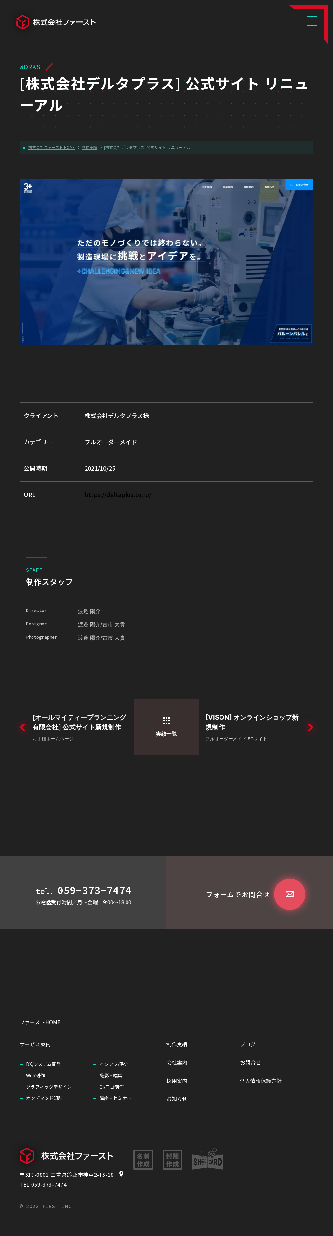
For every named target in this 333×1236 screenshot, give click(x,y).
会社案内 (176, 1062)
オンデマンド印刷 (44, 1098)
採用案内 (176, 1080)
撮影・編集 (111, 1075)
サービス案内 (35, 1044)
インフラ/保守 (114, 1064)
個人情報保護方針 (261, 1080)
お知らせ (176, 1099)
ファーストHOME (40, 1022)
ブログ (248, 1044)
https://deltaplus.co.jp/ (118, 494)
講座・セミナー (115, 1098)
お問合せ (250, 1062)
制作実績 (176, 1044)
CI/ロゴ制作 (112, 1086)
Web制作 (35, 1075)
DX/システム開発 (43, 1064)
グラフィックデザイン (49, 1086)
